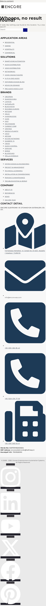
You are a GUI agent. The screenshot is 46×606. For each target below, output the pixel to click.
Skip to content (7, 1)
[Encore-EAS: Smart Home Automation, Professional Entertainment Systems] (11, 8)
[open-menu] (21, 10)
